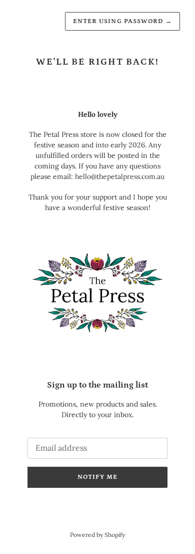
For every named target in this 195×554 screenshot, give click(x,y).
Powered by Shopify (97, 534)
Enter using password (122, 21)
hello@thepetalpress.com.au (119, 176)
